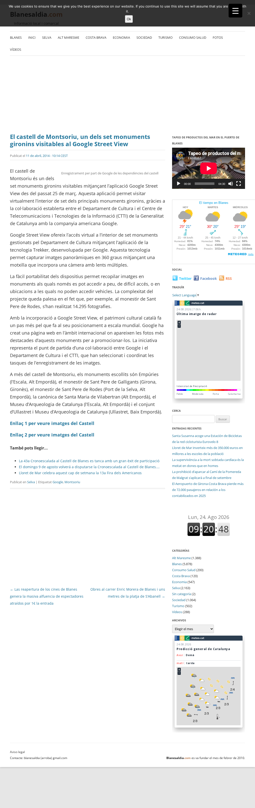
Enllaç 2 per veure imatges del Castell (52, 435)
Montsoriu (72, 482)
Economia (121, 37)
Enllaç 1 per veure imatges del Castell (52, 423)
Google (58, 482)
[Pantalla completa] (238, 183)
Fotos (218, 37)
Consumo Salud (192, 37)
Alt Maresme (68, 37)
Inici (32, 37)
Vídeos (15, 49)
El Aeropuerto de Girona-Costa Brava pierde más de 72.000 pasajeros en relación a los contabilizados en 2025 (208, 489)
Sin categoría (181, 594)
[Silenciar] (230, 183)
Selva (46, 37)
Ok (129, 19)
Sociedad (144, 37)
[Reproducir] (178, 183)
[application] (208, 168)
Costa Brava (96, 37)
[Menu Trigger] (235, 10)
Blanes (16, 37)
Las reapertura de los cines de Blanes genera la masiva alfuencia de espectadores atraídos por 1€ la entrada (46, 596)
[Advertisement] (127, 96)
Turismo (165, 37)
